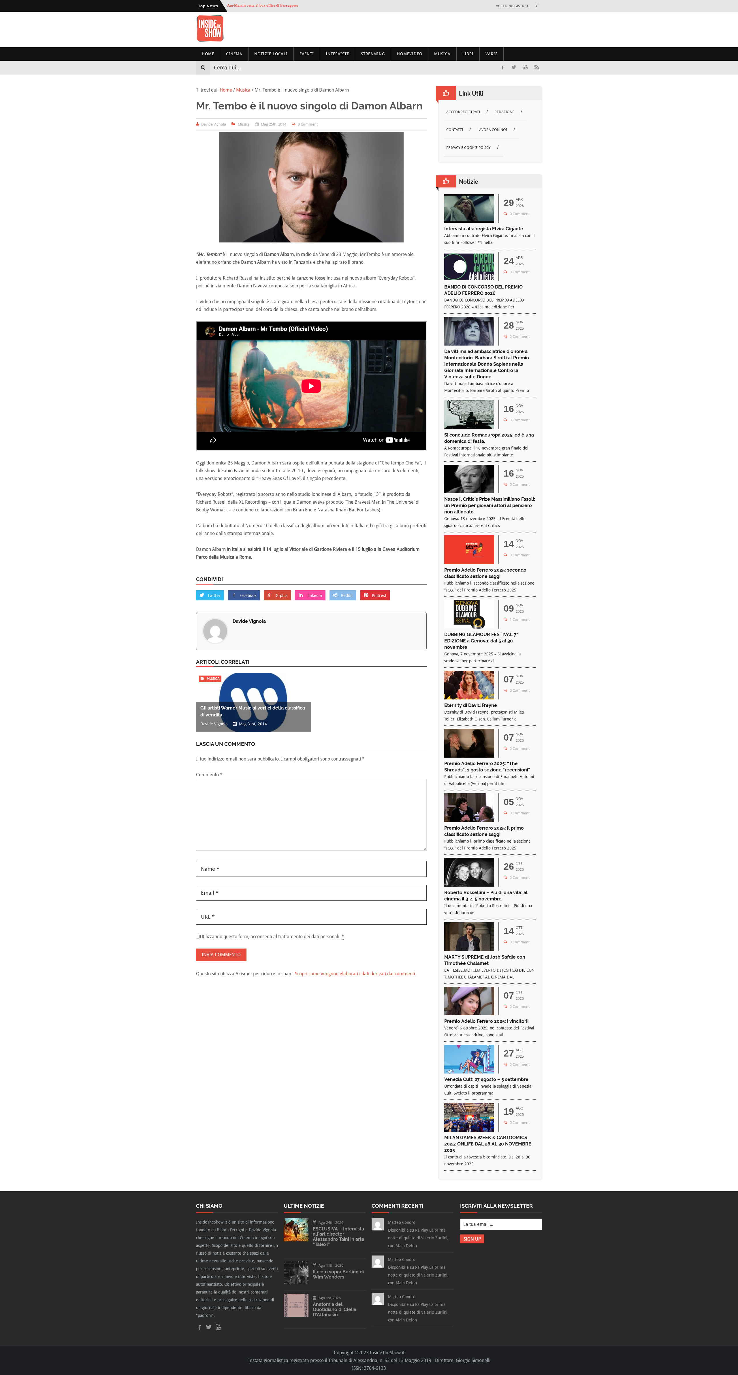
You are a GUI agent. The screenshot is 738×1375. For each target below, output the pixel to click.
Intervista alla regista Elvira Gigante (483, 229)
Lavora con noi (492, 130)
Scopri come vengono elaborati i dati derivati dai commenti (355, 973)
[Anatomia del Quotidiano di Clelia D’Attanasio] (296, 1315)
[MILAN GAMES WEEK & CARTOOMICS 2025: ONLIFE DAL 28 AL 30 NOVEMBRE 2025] (469, 1130)
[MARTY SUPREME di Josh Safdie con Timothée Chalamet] (469, 949)
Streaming (373, 54)
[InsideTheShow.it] (210, 40)
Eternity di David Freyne (470, 705)
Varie (491, 54)
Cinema (234, 54)
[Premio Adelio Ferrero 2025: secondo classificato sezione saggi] (469, 562)
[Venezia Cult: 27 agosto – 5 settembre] (469, 1072)
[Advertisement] (437, 29)
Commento (209, 774)
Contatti (454, 130)
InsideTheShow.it (387, 1352)
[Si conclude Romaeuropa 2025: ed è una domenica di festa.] (469, 427)
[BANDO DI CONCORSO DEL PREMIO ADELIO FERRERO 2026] (469, 279)
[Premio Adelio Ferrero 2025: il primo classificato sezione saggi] (469, 820)
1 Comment (520, 619)
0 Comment (308, 124)
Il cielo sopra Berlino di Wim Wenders (338, 1274)
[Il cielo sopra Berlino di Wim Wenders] (296, 1282)
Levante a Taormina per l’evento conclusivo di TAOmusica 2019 (279, 6)
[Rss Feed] (537, 67)
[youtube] (525, 67)
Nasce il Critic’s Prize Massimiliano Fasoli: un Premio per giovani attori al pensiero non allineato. (489, 505)
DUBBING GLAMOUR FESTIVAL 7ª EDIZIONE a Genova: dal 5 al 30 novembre (481, 641)
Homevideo (409, 54)
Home (208, 54)
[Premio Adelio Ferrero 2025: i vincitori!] (469, 1013)
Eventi (307, 54)
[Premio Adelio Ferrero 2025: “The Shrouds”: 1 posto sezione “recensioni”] (469, 756)
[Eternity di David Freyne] (469, 698)
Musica (442, 54)
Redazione (504, 112)
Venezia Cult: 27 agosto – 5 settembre (486, 1079)
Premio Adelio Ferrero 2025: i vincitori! (486, 1021)
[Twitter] (514, 67)
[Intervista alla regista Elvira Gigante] (469, 221)
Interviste (337, 54)
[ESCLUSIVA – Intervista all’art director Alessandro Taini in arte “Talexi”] (296, 1240)
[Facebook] (502, 67)
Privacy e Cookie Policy (468, 147)
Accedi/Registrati (513, 6)
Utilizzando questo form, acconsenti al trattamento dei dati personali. (272, 936)
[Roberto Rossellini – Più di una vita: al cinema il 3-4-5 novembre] (469, 885)
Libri (468, 54)
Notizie (468, 181)
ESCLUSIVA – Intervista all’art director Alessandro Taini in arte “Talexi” (338, 1236)
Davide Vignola (249, 621)
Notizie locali (271, 54)
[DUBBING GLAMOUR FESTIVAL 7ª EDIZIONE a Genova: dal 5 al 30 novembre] (469, 627)
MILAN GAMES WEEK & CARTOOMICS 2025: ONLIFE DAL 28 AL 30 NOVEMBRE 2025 (487, 1144)
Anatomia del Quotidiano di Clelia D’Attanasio (334, 1309)
